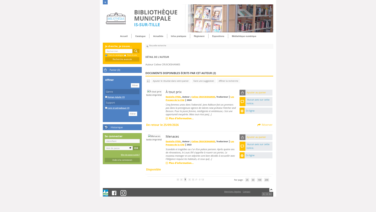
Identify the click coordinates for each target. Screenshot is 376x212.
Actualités (158, 36)
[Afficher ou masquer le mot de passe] (130, 148)
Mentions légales (232, 191)
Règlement (199, 36)
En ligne (250, 110)
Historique (117, 127)
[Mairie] (105, 193)
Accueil (124, 36)
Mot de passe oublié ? (130, 155)
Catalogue (140, 36)
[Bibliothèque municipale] (117, 18)
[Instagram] (123, 193)
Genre (109, 91)
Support (110, 102)
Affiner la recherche (228, 81)
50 (253, 179)
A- (264, 194)
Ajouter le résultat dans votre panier (171, 81)
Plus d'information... (181, 118)
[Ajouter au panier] (242, 92)
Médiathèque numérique (244, 36)
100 (259, 179)
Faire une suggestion (203, 81)
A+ (270, 194)
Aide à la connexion (122, 160)
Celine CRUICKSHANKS (203, 96)
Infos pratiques (178, 36)
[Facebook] (114, 193)
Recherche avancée (122, 59)
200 (266, 179)
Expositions (218, 36)
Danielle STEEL (173, 96)
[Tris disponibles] (148, 81)
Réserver (267, 124)
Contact (246, 191)
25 (247, 179)
